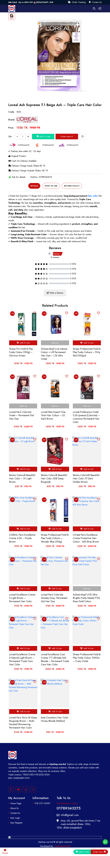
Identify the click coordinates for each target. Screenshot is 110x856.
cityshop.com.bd (62, 846)
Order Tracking (78, 2)
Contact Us (96, 2)
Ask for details (18, 177)
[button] (99, 8)
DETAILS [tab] (34, 185)
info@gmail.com (70, 815)
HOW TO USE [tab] (51, 185)
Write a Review (56, 292)
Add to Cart (83, 851)
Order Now (66, 136)
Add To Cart (44, 136)
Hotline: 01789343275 (41, 177)
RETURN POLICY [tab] (72, 185)
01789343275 (68, 807)
